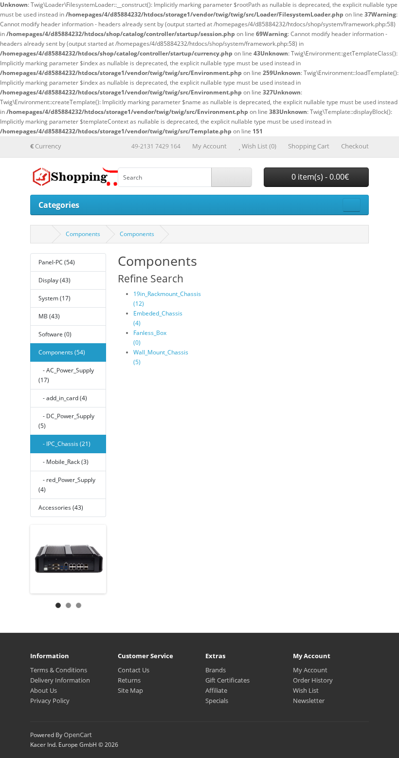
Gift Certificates (227, 680)
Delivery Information (60, 680)
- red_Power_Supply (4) (66, 485)
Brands (215, 670)
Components (83, 234)
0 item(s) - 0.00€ (319, 176)
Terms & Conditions (58, 670)
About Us (43, 690)
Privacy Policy (50, 700)
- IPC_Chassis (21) (64, 444)
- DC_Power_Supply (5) (66, 421)
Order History (313, 680)
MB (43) (49, 316)
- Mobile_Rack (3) (63, 462)
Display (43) (54, 280)
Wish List (306, 690)
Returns (129, 680)
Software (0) (55, 334)
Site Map (130, 690)
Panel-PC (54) (56, 262)
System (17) (54, 298)
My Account (310, 670)
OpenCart (78, 734)
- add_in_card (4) (62, 398)
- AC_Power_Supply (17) (66, 375)
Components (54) (61, 352)
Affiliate (216, 690)
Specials (216, 700)
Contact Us (133, 670)
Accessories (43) (60, 507)
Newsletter (309, 700)
